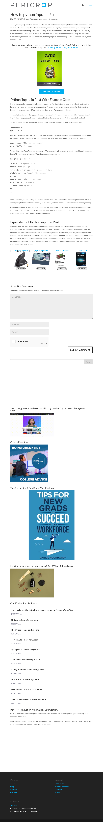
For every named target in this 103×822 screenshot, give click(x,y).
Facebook (58, 790)
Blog (12, 787)
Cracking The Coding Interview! (62, 47)
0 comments (53, 19)
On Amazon (21, 269)
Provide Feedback (62, 787)
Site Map (13, 805)
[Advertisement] (51, 385)
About (12, 784)
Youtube (58, 793)
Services (13, 793)
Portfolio (13, 790)
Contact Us (59, 784)
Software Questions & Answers (34, 19)
